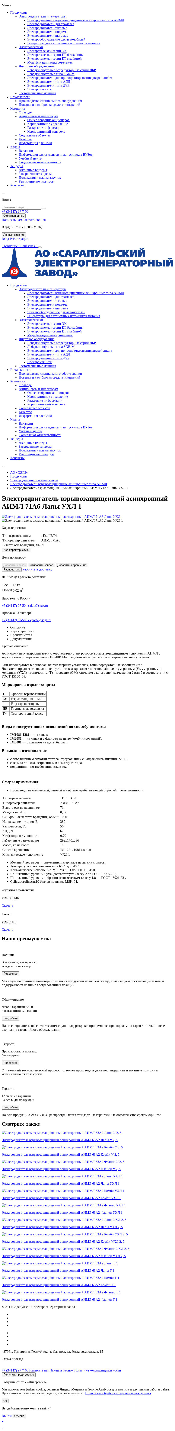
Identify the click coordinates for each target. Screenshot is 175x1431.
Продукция (18, 12)
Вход (5, 239)
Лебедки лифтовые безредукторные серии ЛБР (61, 70)
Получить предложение (18, 1374)
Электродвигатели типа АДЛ (48, 81)
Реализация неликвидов (36, 181)
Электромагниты (39, 89)
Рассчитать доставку (37, 569)
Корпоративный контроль (46, 131)
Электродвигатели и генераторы (42, 16)
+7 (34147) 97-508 (15, 620)
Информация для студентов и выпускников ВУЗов (56, 154)
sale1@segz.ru (38, 605)
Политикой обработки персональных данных (118, 1393)
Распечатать (11, 569)
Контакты (17, 185)
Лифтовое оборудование (36, 66)
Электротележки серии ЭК (47, 51)
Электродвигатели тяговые (47, 28)
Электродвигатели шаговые (47, 35)
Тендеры (16, 166)
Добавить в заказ (14, 565)
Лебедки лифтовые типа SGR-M (50, 74)
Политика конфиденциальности (97, 1370)
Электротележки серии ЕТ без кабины (55, 55)
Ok (5, 1400)
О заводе (25, 112)
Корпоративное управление (47, 124)
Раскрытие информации (45, 127)
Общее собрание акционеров (48, 120)
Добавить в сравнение (71, 565)
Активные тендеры (33, 170)
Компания (17, 108)
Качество (25, 139)
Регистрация (19, 239)
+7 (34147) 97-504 (15, 605)
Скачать (7, 905)
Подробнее (10, 973)
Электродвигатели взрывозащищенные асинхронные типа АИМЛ (75, 20)
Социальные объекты (34, 135)
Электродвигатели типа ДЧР (48, 85)
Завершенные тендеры (35, 174)
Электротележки (31, 47)
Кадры (15, 147)
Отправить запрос (41, 565)
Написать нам (12, 220)
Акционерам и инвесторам (38, 116)
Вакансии (26, 150)
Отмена (19, 1416)
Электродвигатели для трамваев (50, 24)
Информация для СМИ (35, 143)
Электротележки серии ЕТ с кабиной (54, 58)
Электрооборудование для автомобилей (56, 39)
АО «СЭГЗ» (19, 472)
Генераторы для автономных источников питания (63, 43)
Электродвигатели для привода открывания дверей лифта (69, 78)
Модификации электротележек (50, 62)
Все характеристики (16, 550)
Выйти (7, 1416)
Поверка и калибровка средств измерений (49, 104)
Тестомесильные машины (37, 93)
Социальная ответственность (40, 162)
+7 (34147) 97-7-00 (15, 1370)
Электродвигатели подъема (47, 31)
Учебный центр (30, 158)
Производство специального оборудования (50, 101)
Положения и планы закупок (40, 177)
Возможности (20, 97)
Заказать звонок (34, 220)
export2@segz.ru (39, 620)
